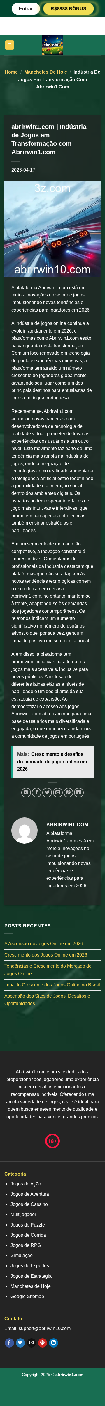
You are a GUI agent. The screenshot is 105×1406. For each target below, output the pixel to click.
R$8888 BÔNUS (68, 8)
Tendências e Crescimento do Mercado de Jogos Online (48, 970)
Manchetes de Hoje (45, 72)
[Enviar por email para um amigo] (58, 792)
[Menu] (10, 45)
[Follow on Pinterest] (42, 1343)
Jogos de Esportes (29, 1265)
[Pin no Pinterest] (68, 792)
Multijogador (23, 1214)
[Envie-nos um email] (31, 1343)
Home (11, 72)
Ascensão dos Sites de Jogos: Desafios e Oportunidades (47, 999)
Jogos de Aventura (29, 1194)
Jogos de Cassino (29, 1204)
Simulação (21, 1255)
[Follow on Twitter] (20, 1343)
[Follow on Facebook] (9, 1343)
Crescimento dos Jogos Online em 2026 (45, 954)
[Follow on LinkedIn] (53, 1343)
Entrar (26, 8)
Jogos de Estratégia (31, 1276)
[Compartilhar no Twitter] (47, 792)
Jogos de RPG (25, 1245)
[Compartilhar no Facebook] (36, 792)
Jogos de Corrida (28, 1235)
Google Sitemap (27, 1296)
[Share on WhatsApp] (26, 792)
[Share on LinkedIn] (79, 792)
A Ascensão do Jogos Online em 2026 (43, 943)
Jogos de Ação (25, 1183)
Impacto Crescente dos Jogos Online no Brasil (52, 984)
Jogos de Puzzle (27, 1224)
